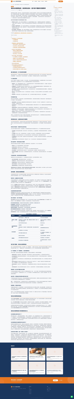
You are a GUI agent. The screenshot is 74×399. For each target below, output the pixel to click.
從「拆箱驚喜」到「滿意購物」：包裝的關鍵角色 (20, 56)
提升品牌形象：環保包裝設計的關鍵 (18, 45)
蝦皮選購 (55, 380)
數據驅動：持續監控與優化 (17, 61)
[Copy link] (21, 10)
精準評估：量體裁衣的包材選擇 (18, 50)
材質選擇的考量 (15, 41)
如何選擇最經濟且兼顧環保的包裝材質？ (19, 67)
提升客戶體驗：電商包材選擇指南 (17, 55)
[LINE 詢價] (72, 397)
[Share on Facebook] (18, 10)
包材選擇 (35, 1)
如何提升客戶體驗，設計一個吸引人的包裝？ (20, 69)
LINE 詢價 (60, 380)
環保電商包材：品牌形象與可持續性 (17, 43)
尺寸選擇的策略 (15, 39)
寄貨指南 (39, 1)
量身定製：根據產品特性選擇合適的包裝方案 (20, 59)
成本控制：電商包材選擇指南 (16, 49)
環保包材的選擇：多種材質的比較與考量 (19, 44)
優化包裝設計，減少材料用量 (17, 53)
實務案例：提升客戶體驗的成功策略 (18, 58)
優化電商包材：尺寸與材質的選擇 (17, 38)
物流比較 (42, 1)
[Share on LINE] (20, 10)
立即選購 (60, 1)
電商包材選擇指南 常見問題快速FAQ (17, 64)
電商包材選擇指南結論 (15, 63)
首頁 (32, 1)
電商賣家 (46, 1)
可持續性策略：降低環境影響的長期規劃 (19, 47)
